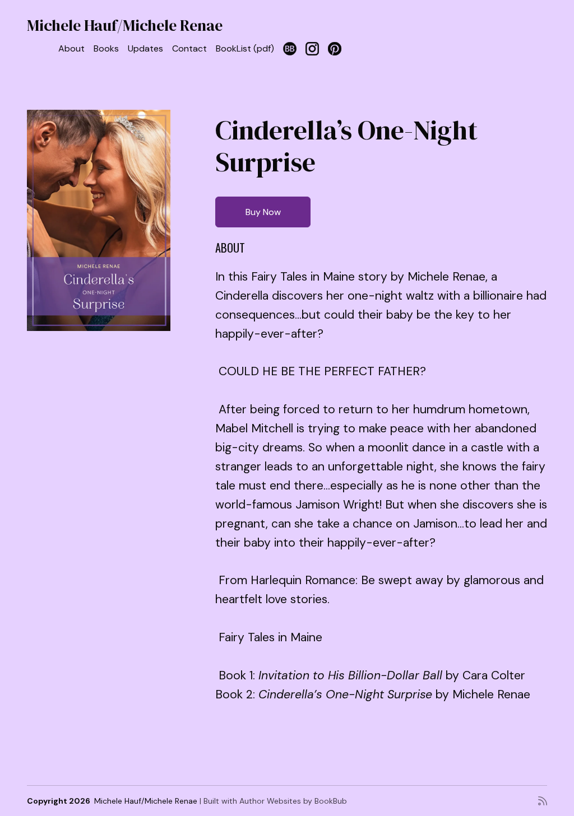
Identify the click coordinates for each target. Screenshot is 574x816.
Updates (145, 48)
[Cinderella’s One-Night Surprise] (98, 221)
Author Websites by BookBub (293, 801)
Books (106, 48)
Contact (189, 48)
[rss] (542, 801)
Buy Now (263, 212)
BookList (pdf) (245, 48)
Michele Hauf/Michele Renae (125, 25)
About (71, 48)
